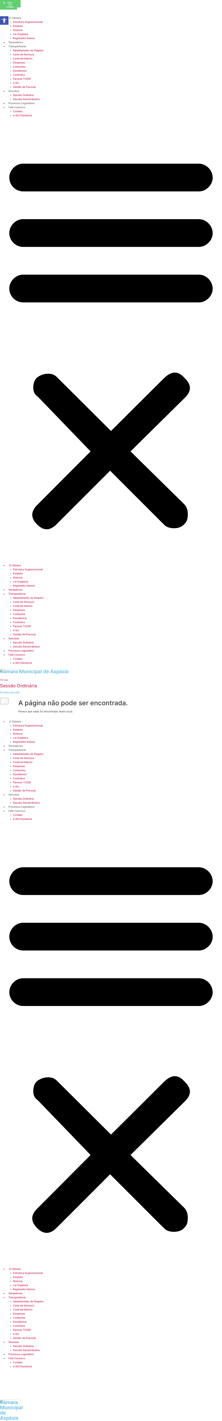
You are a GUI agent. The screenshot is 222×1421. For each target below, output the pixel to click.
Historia (17, 30)
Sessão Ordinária (23, 95)
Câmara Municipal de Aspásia (34, 671)
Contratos (19, 74)
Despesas (19, 62)
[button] (111, 340)
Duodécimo (20, 70)
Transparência (17, 46)
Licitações (19, 66)
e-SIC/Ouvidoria (22, 115)
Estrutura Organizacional (28, 22)
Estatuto (18, 26)
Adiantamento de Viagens (28, 50)
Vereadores (15, 42)
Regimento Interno (24, 38)
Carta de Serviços (23, 54)
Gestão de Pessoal (24, 87)
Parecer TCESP (22, 78)
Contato (18, 111)
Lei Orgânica (20, 34)
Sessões (13, 91)
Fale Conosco (16, 107)
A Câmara (14, 17)
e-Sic (16, 82)
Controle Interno (23, 58)
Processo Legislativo (21, 103)
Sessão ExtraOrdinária (26, 99)
